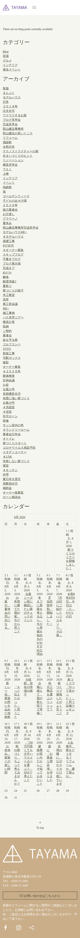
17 (17, 753)
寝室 (6, 465)
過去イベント (12, 69)
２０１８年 (10, 106)
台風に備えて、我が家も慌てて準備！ (40, 698)
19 (40, 753)
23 (5, 790)
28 (57, 790)
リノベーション (13, 160)
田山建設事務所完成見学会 (21, 227)
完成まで (9, 268)
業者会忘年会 (12, 434)
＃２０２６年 (12, 371)
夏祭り (7, 286)
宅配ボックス (12, 357)
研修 (6, 420)
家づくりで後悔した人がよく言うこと (59, 698)
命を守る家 (10, 339)
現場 (6, 56)
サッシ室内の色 (13, 425)
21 (59, 753)
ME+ (6, 308)
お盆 (6, 384)
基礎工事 (9, 241)
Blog (6, 51)
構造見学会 (10, 164)
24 (15, 790)
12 (40, 687)
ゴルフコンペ (12, 344)
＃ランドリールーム (16, 429)
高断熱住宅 (10, 483)
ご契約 (7, 331)
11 (28, 677)
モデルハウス (12, 97)
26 (38, 790)
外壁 (6, 474)
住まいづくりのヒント (18, 155)
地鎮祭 (7, 187)
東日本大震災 (12, 479)
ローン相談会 (12, 497)
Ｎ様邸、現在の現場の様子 (28, 687)
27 (48, 790)
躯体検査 (9, 375)
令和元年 (9, 146)
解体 (6, 277)
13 (50, 685)
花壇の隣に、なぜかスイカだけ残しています (59, 765)
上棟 (6, 173)
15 (70, 687)
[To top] (40, 823)
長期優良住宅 (12, 393)
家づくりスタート (15, 443)
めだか (7, 272)
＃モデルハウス (13, 236)
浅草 (6, 299)
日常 (6, 101)
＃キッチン (10, 470)
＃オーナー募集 (13, 250)
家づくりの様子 (13, 290)
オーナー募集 (12, 366)
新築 (6, 88)
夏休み (7, 223)
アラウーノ (10, 218)
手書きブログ (12, 259)
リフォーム (10, 137)
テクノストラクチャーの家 (21, 151)
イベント (9, 182)
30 (5, 797)
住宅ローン (10, 416)
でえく (7, 169)
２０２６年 (10, 205)
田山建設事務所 (13, 128)
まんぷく (9, 92)
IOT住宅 (8, 245)
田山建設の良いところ (18, 133)
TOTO (7, 348)
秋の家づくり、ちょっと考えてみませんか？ (17, 765)
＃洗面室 (9, 407)
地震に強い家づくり (16, 398)
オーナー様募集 (13, 492)
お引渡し (9, 214)
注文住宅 (9, 110)
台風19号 (9, 402)
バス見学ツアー (13, 317)
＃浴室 (7, 411)
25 (25, 790)
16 (7, 748)
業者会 (7, 335)
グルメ (7, 60)
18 (28, 752)
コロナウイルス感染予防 (19, 447)
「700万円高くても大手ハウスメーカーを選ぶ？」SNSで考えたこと (28, 761)
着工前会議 (10, 304)
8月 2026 (19, 517)
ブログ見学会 (12, 119)
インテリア (10, 65)
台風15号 (9, 389)
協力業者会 (10, 209)
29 (67, 790)
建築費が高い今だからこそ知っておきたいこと (40, 765)
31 (15, 797)
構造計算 (9, 322)
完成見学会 (10, 124)
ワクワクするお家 (15, 115)
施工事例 (9, 313)
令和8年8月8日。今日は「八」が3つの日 (70, 605)
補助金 (7, 488)
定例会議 (9, 380)
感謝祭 (7, 142)
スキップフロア (13, 254)
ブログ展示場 (12, 263)
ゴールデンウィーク (16, 196)
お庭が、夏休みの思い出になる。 (7, 612)
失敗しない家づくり (16, 461)
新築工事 (9, 353)
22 (70, 750)
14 (59, 687)
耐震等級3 (9, 281)
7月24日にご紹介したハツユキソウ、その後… (59, 616)
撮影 (6, 362)
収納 (6, 326)
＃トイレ (9, 438)
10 (17, 689)
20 (50, 752)
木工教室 (9, 295)
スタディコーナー (15, 452)
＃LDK (7, 456)
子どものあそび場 (15, 200)
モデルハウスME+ (15, 232)
